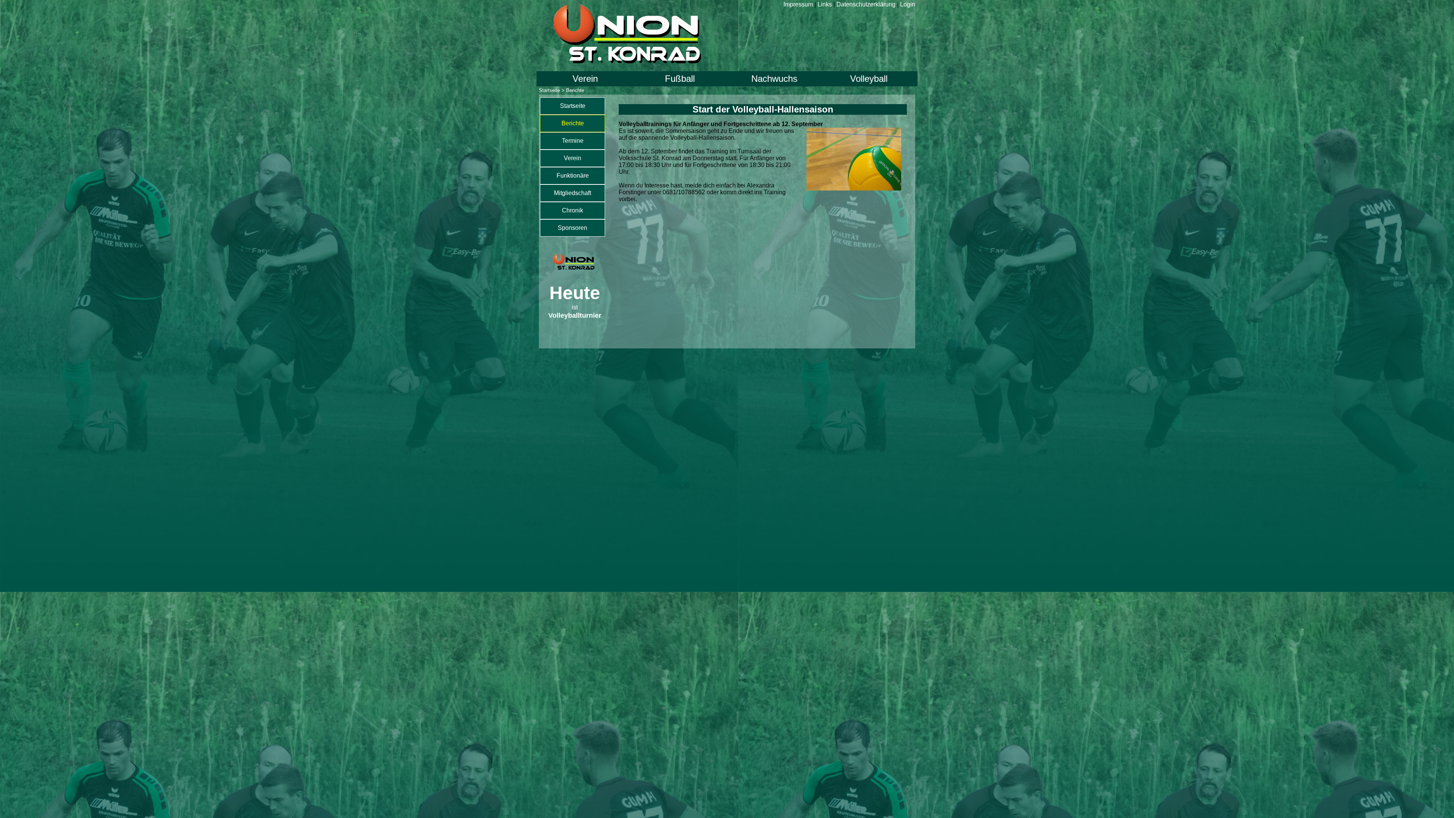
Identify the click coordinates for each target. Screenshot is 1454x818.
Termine (572, 140)
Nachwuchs (774, 78)
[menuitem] (572, 106)
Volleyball (869, 78)
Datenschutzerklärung (865, 4)
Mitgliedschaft (572, 193)
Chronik (572, 210)
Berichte (573, 123)
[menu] (572, 167)
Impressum (798, 4)
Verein (585, 78)
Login (907, 4)
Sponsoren (572, 228)
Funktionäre (573, 175)
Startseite (549, 90)
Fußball (680, 78)
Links (824, 4)
